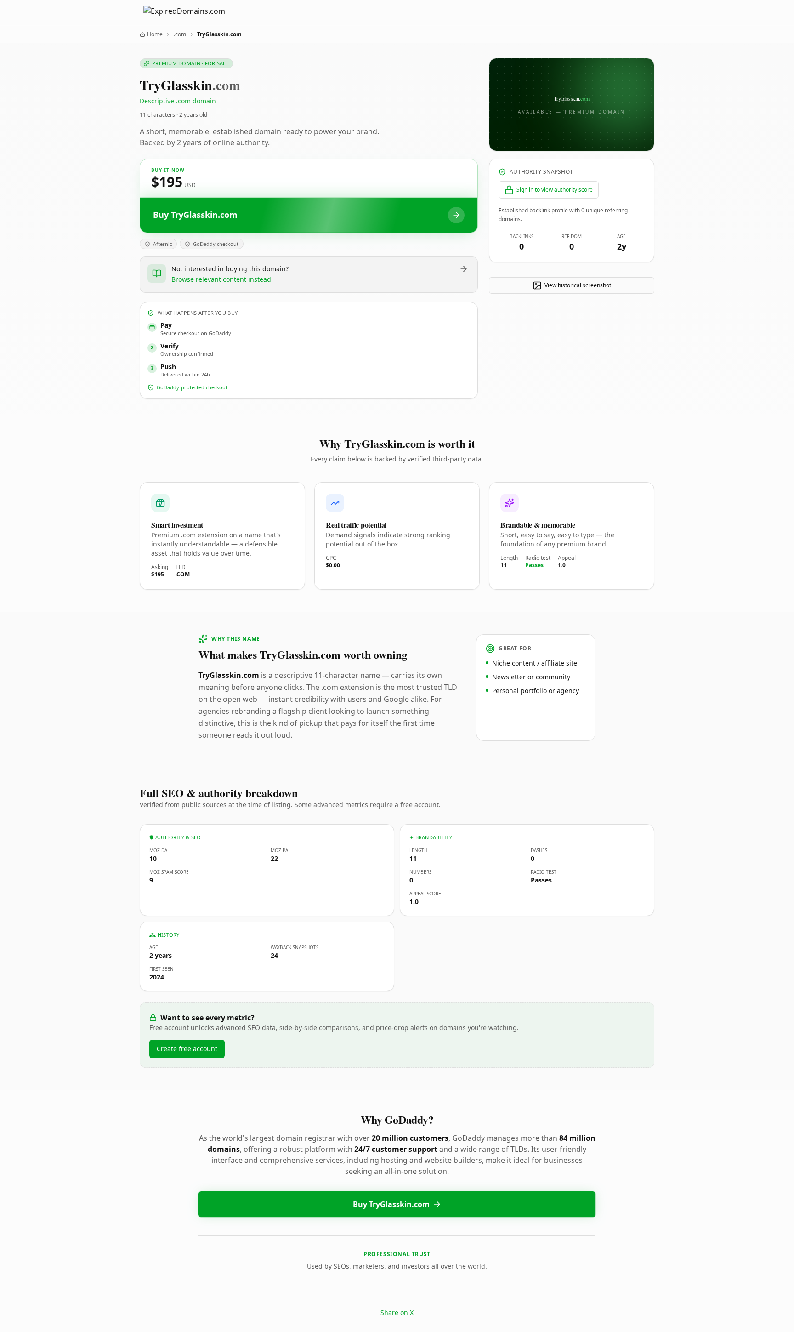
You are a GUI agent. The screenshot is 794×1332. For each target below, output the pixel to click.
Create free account (187, 1048)
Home (155, 34)
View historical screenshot (577, 285)
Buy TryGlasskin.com (391, 1204)
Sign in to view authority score (554, 190)
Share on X (397, 1312)
